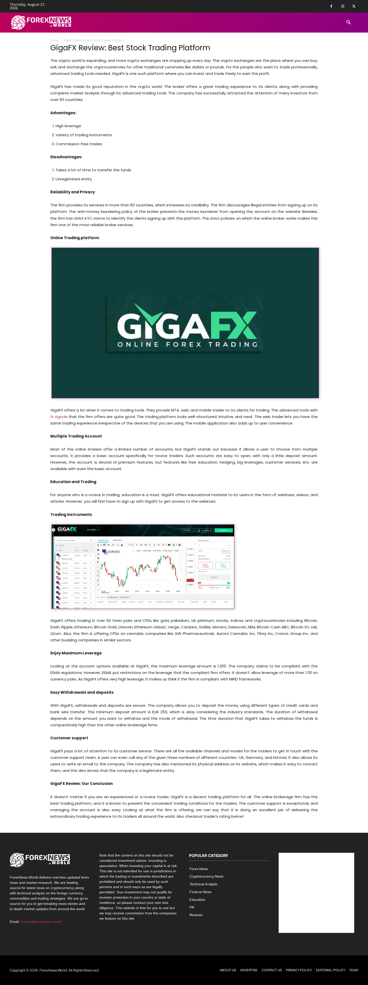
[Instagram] (342, 6)
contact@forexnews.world (41, 922)
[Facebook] (331, 6)
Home (54, 40)
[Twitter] (353, 6)
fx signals (59, 416)
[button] (348, 22)
